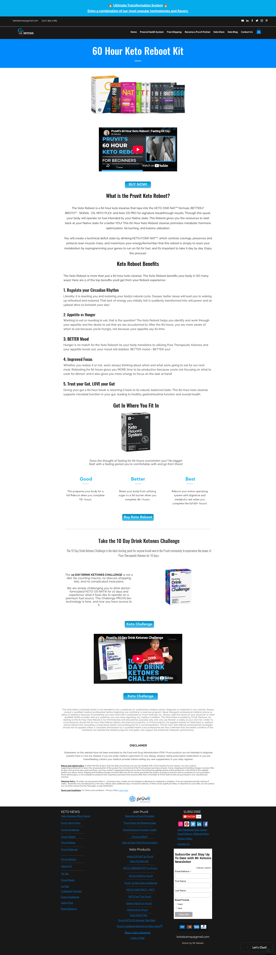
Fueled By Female (71, 891)
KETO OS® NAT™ (166, 208)
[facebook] (252, 20)
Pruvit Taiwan (68, 836)
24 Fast (65, 886)
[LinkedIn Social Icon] (199, 823)
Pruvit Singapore (70, 829)
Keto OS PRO (128, 213)
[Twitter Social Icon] (193, 823)
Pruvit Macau (68, 842)
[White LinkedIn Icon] (247, 20)
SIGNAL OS (87, 213)
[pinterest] (266, 20)
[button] (259, 31)
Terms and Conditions (71, 790)
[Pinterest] (186, 823)
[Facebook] (205, 823)
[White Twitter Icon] (257, 20)
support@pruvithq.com (71, 768)
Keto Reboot (87, 208)
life (33, 942)
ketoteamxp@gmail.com (25, 20)
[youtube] (242, 20)
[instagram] (261, 20)
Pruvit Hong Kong (70, 822)
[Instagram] (180, 823)
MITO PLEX (103, 213)
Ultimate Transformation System (138, 5)
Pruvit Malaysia (69, 849)
